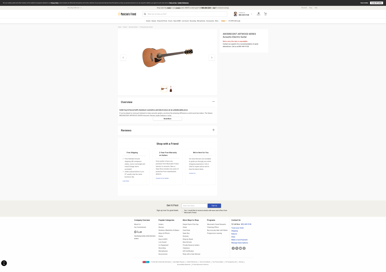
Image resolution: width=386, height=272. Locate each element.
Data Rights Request (179, 262)
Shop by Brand (188, 239)
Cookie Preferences (183, 3)
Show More (167, 119)
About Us (137, 224)
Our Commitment (140, 227)
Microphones (201, 21)
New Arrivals (187, 242)
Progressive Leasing (214, 233)
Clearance (186, 248)
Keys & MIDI (177, 21)
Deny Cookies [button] (364, 3)
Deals (185, 227)
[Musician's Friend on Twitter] (237, 248)
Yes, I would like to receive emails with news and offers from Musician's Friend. (205, 211)
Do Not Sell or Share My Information (161, 262)
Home (119, 27)
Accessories (210, 21)
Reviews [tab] (126, 130)
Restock (186, 236)
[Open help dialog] (4, 263)
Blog (310, 8)
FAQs (233, 237)
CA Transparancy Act (231, 262)
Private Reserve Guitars (191, 245)
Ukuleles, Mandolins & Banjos (169, 230)
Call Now (240, 224)
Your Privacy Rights (217, 262)
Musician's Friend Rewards (216, 224)
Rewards (304, 8)
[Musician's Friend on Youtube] (240, 248)
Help (316, 8)
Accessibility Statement (183, 264)
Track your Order (237, 228)
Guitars (148, 21)
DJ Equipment (163, 245)
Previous (123, 58)
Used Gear (186, 230)
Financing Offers (213, 227)
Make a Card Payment (239, 240)
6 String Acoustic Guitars (146, 27)
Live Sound (185, 21)
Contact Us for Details (162, 178)
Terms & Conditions (205, 262)
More (216, 21)
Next (212, 58)
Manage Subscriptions (239, 243)
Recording (193, 21)
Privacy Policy (55, 3)
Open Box (186, 233)
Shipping (234, 231)
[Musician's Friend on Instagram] (244, 248)
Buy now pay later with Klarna (217, 230)
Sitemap (241, 262)
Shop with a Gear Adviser (191, 254)
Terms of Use (173, 3)
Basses (154, 21)
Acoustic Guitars (133, 27)
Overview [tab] (126, 102)
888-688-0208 (206, 8)
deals (169, 8)
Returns (234, 234)
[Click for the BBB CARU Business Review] (146, 262)
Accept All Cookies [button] (376, 3)
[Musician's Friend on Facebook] (233, 248)
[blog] (145, 232)
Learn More (126, 181)
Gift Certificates (188, 251)
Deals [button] (223, 21)
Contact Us (192, 173)
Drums (170, 21)
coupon (177, 8)
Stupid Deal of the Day (191, 224)
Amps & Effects (162, 21)
